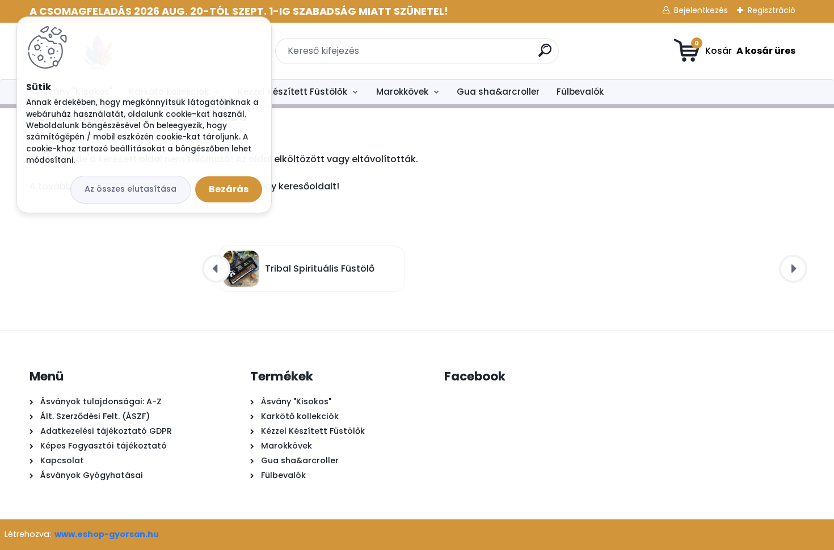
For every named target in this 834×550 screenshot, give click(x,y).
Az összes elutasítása (130, 188)
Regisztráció (771, 10)
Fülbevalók (580, 92)
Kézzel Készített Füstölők (292, 92)
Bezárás (228, 189)
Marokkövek (402, 92)
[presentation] (216, 269)
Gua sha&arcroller (498, 92)
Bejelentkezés (701, 10)
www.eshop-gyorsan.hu (106, 534)
